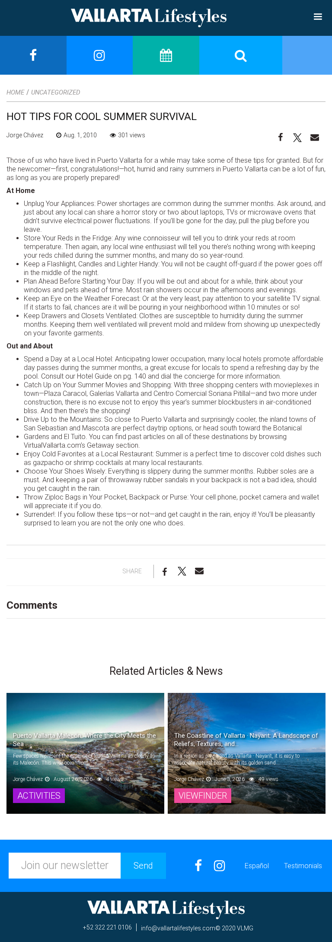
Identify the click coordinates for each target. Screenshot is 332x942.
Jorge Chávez (24, 135)
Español (257, 866)
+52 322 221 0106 (107, 927)
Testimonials (303, 866)
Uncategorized (55, 92)
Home (15, 92)
